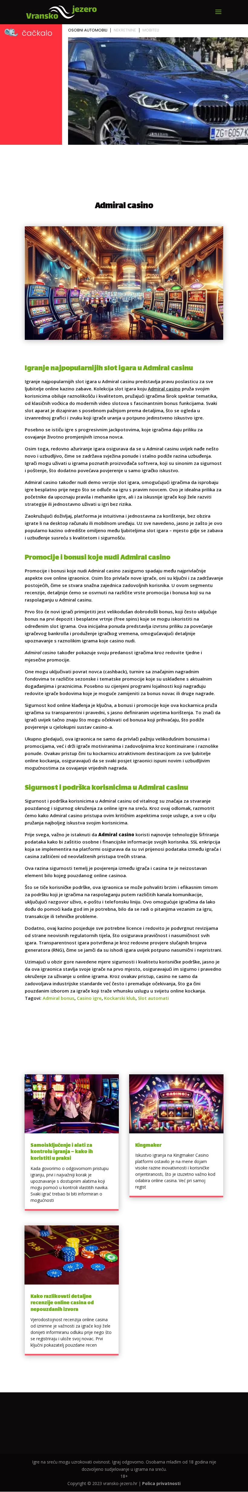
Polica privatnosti (161, 1483)
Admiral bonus (58, 998)
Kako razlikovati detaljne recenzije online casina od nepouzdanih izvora (62, 1303)
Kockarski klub (119, 998)
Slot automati (153, 998)
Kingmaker (148, 1145)
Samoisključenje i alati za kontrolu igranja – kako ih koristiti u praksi (62, 1152)
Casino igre (89, 998)
